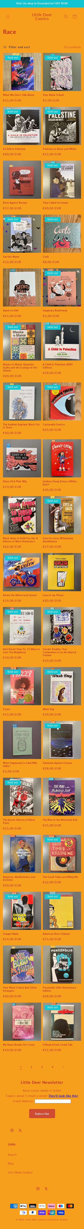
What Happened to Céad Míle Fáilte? (20, 765)
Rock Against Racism (15, 202)
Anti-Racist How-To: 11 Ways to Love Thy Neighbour (21, 651)
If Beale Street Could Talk (58, 1044)
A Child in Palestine (14, 149)
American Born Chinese (56, 933)
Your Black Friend (53, 95)
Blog (10, 1163)
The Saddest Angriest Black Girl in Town (21, 426)
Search (12, 1154)
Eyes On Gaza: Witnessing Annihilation (58, 540)
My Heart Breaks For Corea (19, 1044)
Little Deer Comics (35, 1219)
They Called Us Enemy (55, 202)
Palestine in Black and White (59, 149)
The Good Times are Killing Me (60, 877)
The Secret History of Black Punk (19, 821)
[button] (8, 16)
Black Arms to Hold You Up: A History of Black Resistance (20, 540)
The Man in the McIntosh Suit (60, 819)
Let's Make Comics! (20, 1172)
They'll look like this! (63, 1095)
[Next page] (63, 1067)
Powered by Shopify (57, 1219)
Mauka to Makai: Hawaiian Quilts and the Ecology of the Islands (20, 367)
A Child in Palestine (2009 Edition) (58, 366)
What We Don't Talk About (19, 95)
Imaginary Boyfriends (55, 310)
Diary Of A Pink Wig (15, 481)
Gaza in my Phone (53, 595)
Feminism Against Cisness (57, 763)
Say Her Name (11, 256)
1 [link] (21, 1067)
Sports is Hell (10, 310)
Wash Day (48, 709)
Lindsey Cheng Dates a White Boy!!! (60, 483)
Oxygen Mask (11, 933)
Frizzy (6, 709)
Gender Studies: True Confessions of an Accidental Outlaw (59, 652)
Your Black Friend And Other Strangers (20, 989)
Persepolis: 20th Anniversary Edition (59, 989)
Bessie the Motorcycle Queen (20, 595)
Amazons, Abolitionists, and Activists (19, 879)
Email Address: (24, 1101)
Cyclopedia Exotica (54, 424)
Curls (46, 256)
